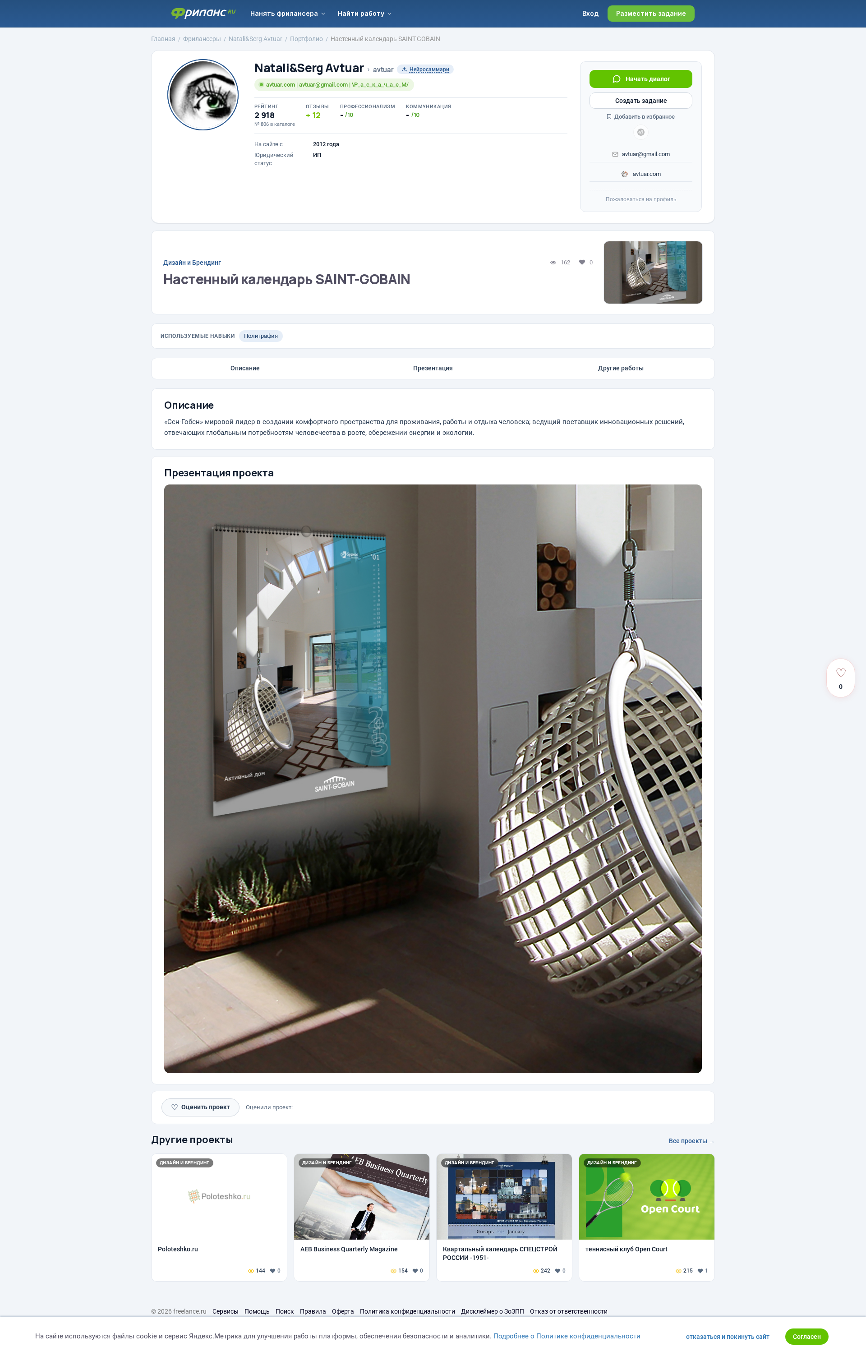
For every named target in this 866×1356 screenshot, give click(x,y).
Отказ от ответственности (569, 1311)
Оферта (343, 1311)
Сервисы (225, 1311)
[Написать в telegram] (641, 132)
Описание (245, 368)
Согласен (807, 1336)
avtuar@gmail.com (646, 154)
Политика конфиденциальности (407, 1311)
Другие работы (621, 368)
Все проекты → (692, 1140)
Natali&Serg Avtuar (309, 67)
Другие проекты (192, 1139)
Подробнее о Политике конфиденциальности (566, 1336)
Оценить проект (200, 1107)
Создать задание (641, 100)
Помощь (257, 1311)
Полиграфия (261, 335)
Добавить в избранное (644, 116)
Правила (313, 1311)
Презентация (433, 368)
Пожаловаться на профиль (641, 199)
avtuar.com (646, 174)
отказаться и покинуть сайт (727, 1336)
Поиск (285, 1311)
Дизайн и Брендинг (192, 262)
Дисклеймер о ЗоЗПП (492, 1311)
